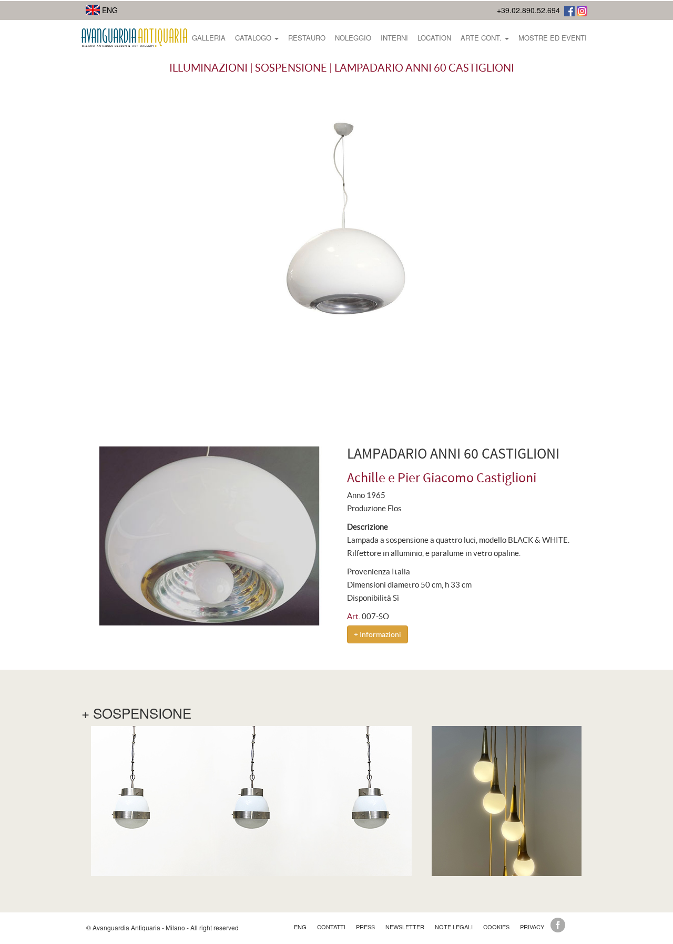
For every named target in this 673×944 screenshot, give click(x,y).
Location (434, 38)
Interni (394, 38)
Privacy (532, 926)
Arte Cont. (482, 38)
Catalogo (254, 38)
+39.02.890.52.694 (528, 10)
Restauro (306, 38)
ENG (109, 10)
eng (300, 926)
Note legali (454, 926)
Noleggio (353, 38)
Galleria (209, 38)
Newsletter (404, 926)
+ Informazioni (377, 634)
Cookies (496, 926)
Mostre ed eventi (552, 38)
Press (365, 926)
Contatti (331, 926)
